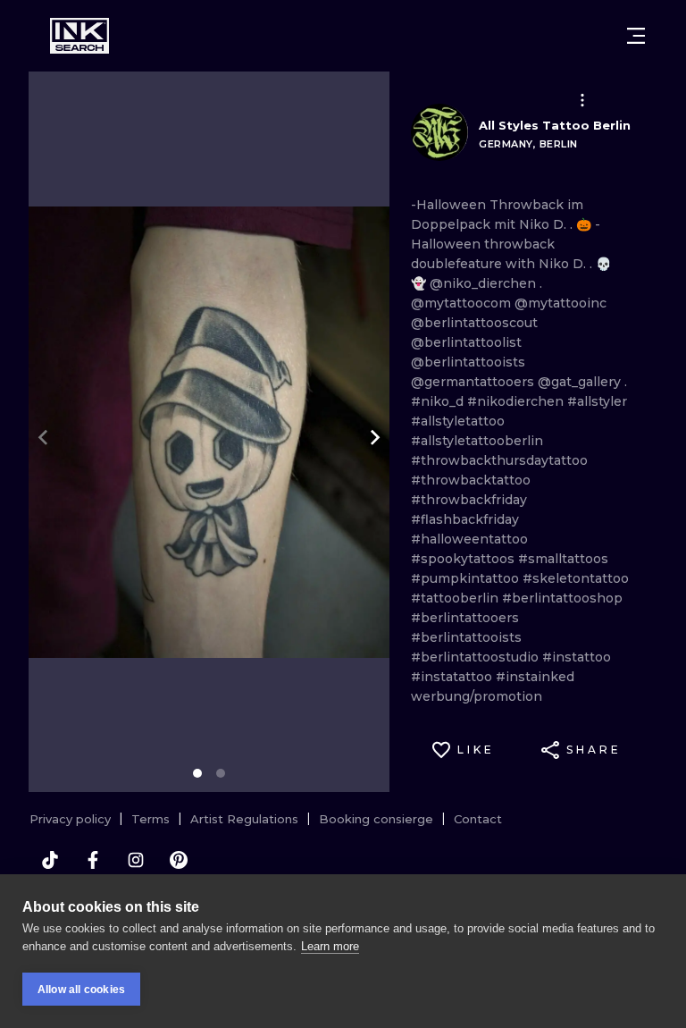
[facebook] (92, 859)
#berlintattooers (465, 618)
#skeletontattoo (576, 578)
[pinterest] (178, 859)
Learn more (330, 946)
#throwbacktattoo (471, 480)
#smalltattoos (563, 559)
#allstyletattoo (458, 421)
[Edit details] (582, 100)
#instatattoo (453, 677)
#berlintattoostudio (476, 657)
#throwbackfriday (469, 500)
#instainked (535, 677)
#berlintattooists (466, 637)
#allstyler (597, 401)
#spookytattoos (464, 559)
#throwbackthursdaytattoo (499, 460)
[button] (582, 100)
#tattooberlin (456, 598)
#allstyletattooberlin (477, 441)
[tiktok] (50, 859)
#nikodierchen (517, 401)
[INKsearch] (79, 36)
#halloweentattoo (469, 539)
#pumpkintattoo (467, 578)
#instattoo (576, 657)
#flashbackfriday (465, 519)
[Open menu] (636, 35)
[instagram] (135, 859)
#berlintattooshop (562, 598)
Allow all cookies (81, 989)
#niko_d (439, 401)
